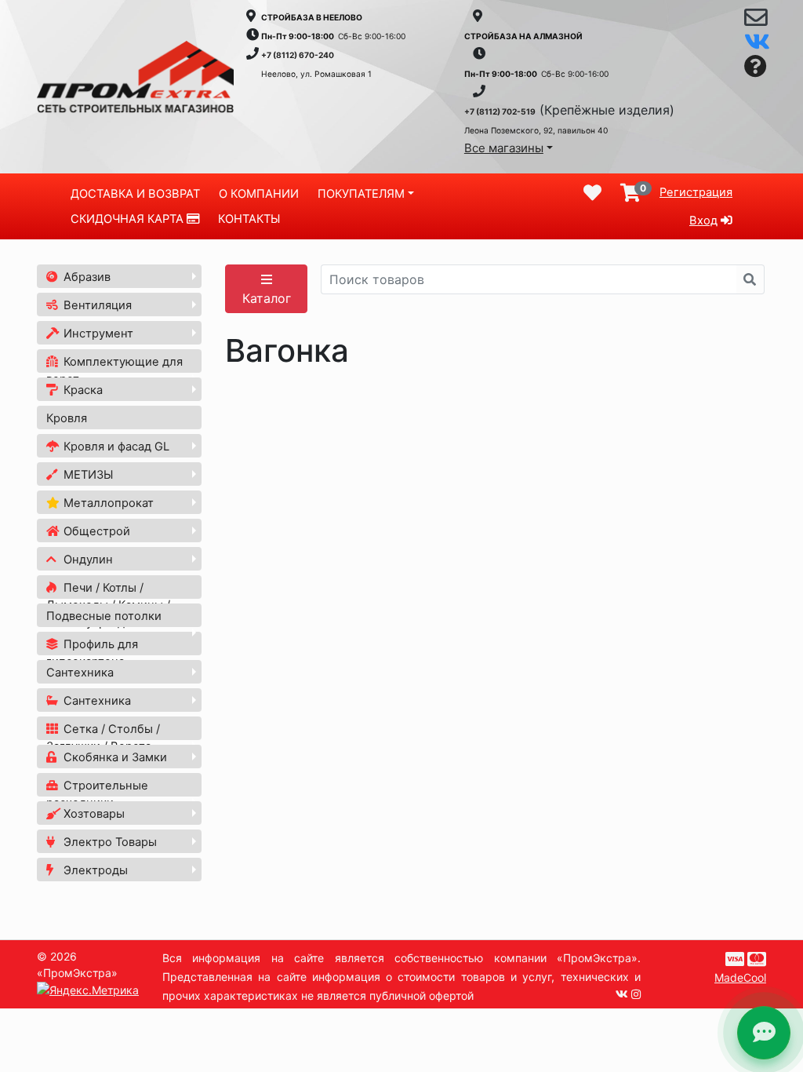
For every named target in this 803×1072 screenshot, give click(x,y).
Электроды (94, 870)
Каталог (266, 298)
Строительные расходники (97, 794)
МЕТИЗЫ (86, 475)
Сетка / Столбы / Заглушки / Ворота (103, 737)
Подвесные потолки (104, 616)
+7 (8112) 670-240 (297, 55)
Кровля (66, 418)
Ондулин (86, 559)
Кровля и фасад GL (114, 446)
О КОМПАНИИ (259, 194)
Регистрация (695, 192)
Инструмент (96, 333)
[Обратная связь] (755, 21)
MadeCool (740, 977)
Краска (81, 390)
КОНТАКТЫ (249, 219)
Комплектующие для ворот (114, 370)
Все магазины (503, 147)
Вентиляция (96, 305)
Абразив (85, 277)
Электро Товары (108, 842)
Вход (703, 220)
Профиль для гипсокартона (92, 653)
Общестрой (95, 531)
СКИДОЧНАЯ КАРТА (129, 219)
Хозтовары (92, 814)
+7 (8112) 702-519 (500, 111)
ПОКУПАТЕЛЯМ (361, 194)
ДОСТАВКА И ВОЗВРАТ (135, 194)
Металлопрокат (107, 503)
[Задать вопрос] (755, 67)
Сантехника (80, 672)
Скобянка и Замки (113, 757)
